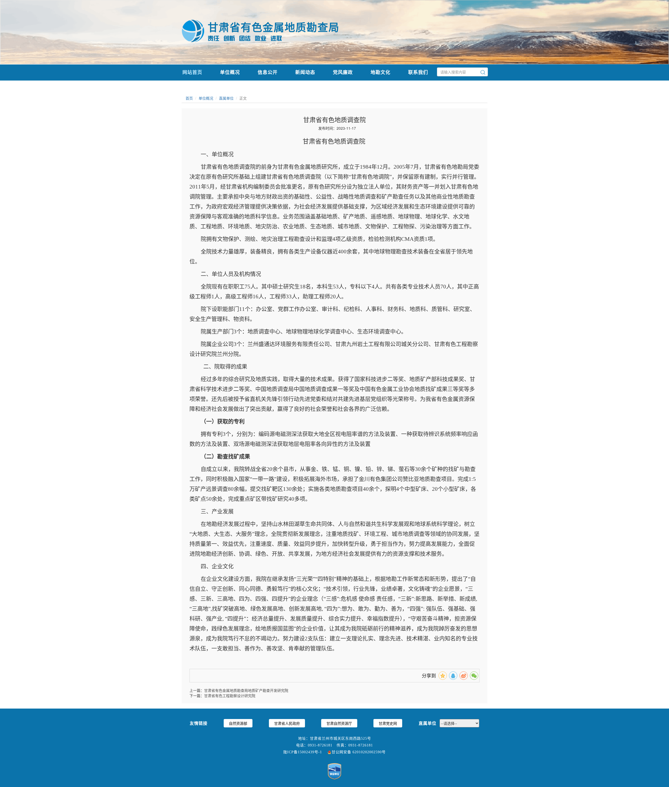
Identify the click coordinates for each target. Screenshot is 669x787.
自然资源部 (238, 723)
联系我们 (418, 72)
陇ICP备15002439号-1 (302, 752)
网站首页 (192, 72)
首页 (189, 98)
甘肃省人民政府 (287, 723)
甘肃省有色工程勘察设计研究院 (229, 695)
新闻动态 (305, 72)
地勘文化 (380, 72)
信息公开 (268, 72)
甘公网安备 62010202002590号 (359, 752)
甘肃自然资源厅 (339, 723)
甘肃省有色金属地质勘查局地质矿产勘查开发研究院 (246, 690)
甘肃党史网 (388, 723)
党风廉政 (343, 72)
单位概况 (230, 72)
